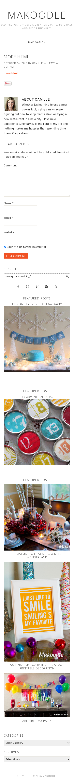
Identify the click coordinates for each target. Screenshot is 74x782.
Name (9, 203)
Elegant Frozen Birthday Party (37, 304)
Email (8, 217)
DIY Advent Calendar (37, 397)
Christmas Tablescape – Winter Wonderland (37, 555)
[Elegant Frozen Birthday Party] (37, 339)
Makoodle (37, 15)
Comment (11, 165)
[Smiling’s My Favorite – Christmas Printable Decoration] (37, 612)
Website (9, 232)
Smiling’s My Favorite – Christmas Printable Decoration (37, 666)
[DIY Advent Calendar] (37, 432)
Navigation (37, 42)
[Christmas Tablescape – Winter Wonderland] (37, 517)
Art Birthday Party (37, 721)
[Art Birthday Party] (37, 695)
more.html (11, 73)
